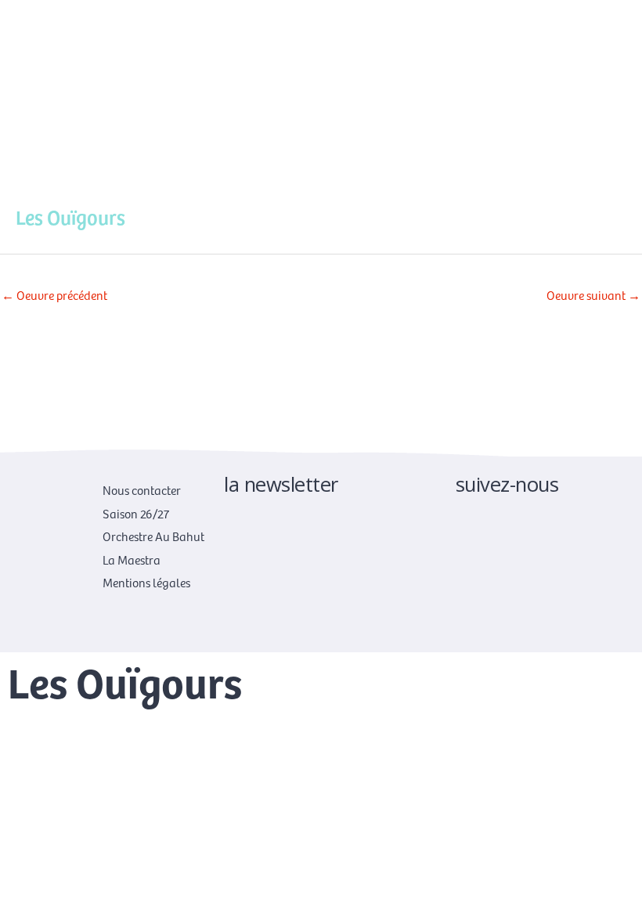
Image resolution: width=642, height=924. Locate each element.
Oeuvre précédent (54, 294)
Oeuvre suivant (593, 294)
